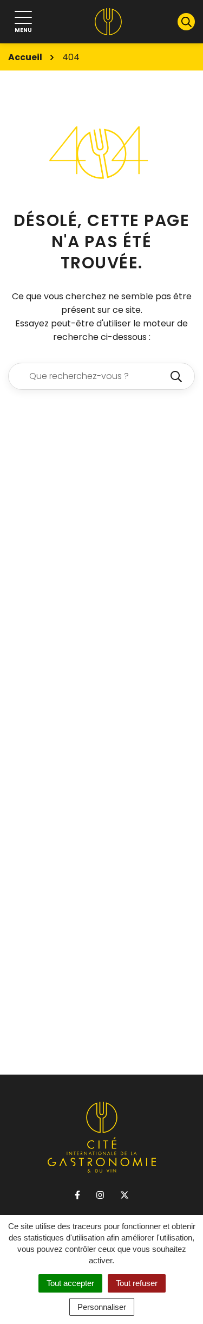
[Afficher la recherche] (186, 21)
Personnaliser (101, 1307)
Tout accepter (70, 1283)
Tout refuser (137, 1283)
